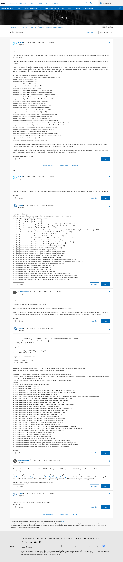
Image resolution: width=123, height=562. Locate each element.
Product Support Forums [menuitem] (51, 8)
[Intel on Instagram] (39, 542)
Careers (62, 538)
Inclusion (86, 538)
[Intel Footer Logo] (12, 546)
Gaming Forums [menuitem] (66, 8)
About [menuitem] (18, 8)
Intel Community (15, 27)
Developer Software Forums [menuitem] (32, 8)
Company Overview (27, 538)
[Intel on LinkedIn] (30, 542)
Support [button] (22, 3)
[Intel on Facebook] (22, 542)
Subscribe (90, 32)
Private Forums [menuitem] (87, 8)
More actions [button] (104, 32)
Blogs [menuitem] (77, 8)
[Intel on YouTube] (35, 542)
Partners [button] (54, 3)
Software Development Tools (47, 27)
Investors (56, 538)
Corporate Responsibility (74, 538)
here (62, 521)
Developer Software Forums (29, 27)
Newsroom (48, 538)
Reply (105, 159)
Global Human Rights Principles (72, 553)
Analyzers (60, 27)
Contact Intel (39, 538)
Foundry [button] (64, 3)
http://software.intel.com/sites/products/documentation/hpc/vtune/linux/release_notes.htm (43, 477)
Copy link (94, 198)
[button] (109, 43)
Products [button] (13, 3)
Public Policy (94, 538)
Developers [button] (43, 3)
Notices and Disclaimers (83, 551)
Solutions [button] (32, 3)
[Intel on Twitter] (26, 542)
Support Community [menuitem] (7, 8)
